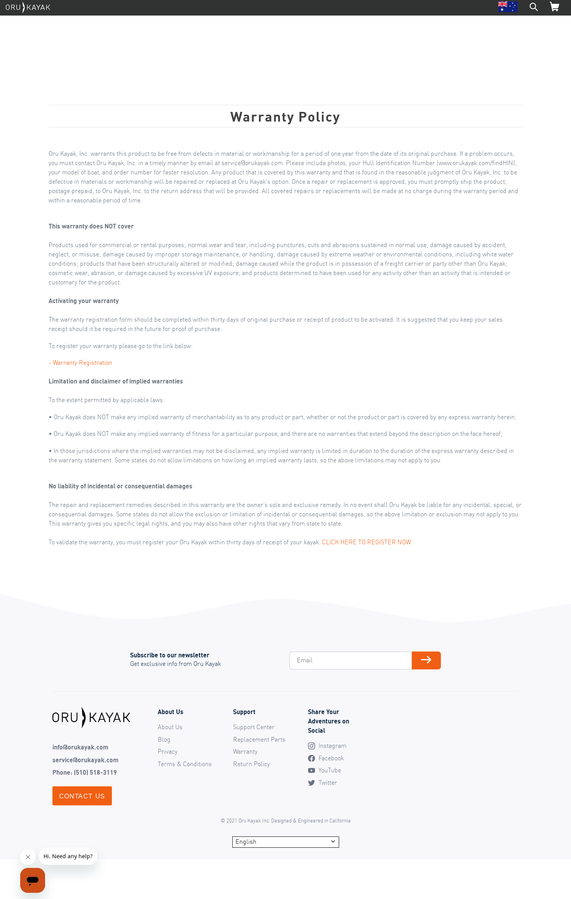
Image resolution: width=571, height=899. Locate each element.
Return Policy (251, 764)
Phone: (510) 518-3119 (84, 772)
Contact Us (82, 796)
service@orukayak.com (85, 760)
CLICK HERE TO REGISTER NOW (366, 542)
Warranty (245, 751)
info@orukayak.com (80, 747)
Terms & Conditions (185, 764)
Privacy (168, 751)
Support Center (254, 727)
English (245, 841)
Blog (164, 739)
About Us (170, 727)
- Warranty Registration (80, 362)
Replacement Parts (259, 739)
